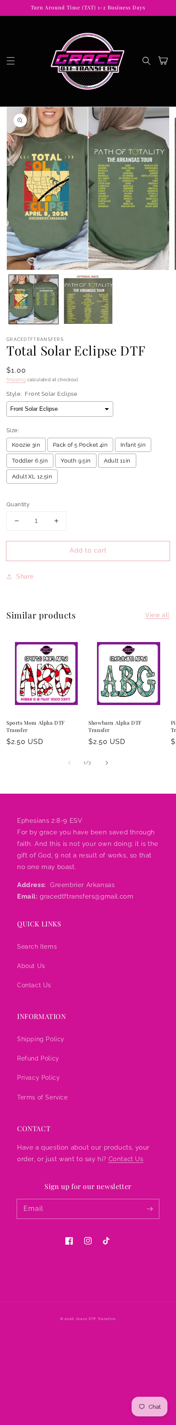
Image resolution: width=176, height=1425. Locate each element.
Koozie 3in (26, 445)
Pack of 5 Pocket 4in (80, 445)
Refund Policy (38, 1058)
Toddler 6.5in (30, 460)
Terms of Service (42, 1097)
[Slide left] (69, 762)
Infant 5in (133, 445)
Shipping (16, 379)
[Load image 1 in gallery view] (34, 300)
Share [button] (25, 576)
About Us (31, 965)
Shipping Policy (41, 1039)
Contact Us (34, 985)
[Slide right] (106, 762)
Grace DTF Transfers (96, 1319)
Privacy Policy (38, 1077)
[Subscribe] (149, 1208)
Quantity (17, 504)
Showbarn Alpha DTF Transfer (115, 726)
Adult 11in (117, 460)
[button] (10, 60)
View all (157, 615)
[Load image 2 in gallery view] (88, 300)
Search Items (37, 946)
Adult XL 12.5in (32, 476)
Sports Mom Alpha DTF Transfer (35, 726)
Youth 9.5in (76, 460)
